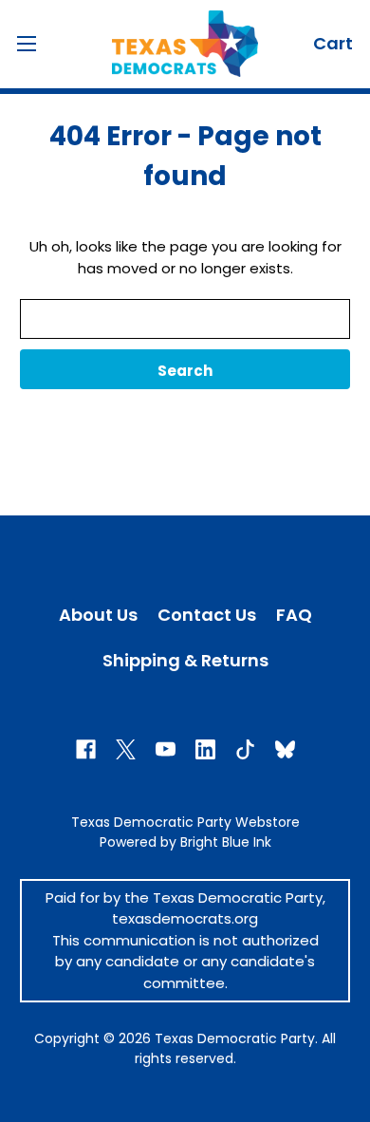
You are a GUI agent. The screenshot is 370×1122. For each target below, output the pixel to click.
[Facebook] (86, 749)
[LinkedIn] (205, 749)
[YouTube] (166, 749)
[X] (126, 749)
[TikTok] (245, 749)
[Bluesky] (285, 749)
